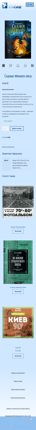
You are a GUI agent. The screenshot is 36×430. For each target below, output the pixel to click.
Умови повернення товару (18, 389)
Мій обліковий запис (6, 426)
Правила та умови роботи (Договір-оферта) (18, 408)
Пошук (18, 420)
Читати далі (18, 231)
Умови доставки (18, 381)
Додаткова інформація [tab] (8, 147)
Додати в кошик (16, 128)
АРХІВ (8, 137)
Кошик (27, 418)
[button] (30, 20)
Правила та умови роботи (18, 373)
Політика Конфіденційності (18, 398)
